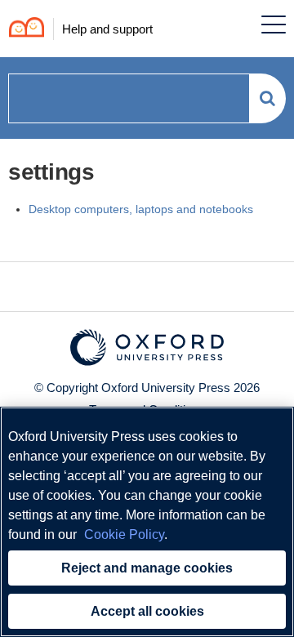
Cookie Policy (124, 534)
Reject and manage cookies (147, 568)
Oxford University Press (165, 387)
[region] (147, 522)
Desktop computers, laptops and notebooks (141, 209)
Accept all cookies (147, 611)
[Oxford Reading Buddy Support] (22, 29)
